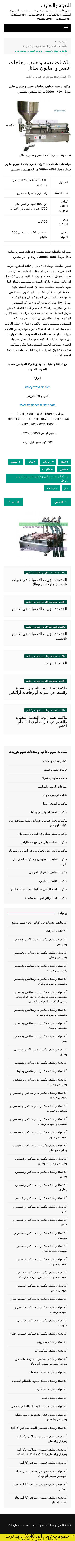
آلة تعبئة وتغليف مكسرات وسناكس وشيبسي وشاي (40, 1052)
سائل (30, 461)
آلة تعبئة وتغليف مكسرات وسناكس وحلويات (40, 1071)
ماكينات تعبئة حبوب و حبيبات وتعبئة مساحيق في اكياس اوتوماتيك (38, 823)
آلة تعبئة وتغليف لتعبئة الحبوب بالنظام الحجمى (39, 1380)
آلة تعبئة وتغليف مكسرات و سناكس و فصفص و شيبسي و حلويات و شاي (38, 1121)
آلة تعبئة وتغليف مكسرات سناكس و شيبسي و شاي (39, 1209)
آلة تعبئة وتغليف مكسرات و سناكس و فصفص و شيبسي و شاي (38, 1095)
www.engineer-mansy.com (37, 405)
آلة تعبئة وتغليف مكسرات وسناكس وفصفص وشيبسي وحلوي (40, 1025)
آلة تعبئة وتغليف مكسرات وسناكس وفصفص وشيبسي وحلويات (40, 968)
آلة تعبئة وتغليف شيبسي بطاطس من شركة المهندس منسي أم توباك (41, 1474)
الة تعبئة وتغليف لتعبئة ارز (51, 1389)
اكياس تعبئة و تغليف (55, 761)
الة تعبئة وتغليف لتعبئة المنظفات (47, 1372)
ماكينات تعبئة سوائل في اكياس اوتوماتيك (43, 833)
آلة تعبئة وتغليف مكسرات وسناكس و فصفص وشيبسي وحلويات (40, 1082)
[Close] (72, 1536)
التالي (15, 502)
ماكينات (46, 469)
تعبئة (63, 461)
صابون (14, 461)
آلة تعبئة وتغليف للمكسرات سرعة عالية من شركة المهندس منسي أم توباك (41, 1361)
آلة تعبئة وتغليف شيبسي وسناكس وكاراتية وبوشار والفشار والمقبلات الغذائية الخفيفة (42, 1452)
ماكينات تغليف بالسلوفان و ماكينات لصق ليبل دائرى (40, 862)
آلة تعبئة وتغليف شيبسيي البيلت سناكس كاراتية (39, 1427)
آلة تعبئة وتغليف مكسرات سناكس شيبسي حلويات (42, 1323)
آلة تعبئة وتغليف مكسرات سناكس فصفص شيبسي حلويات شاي (42, 1248)
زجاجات (47, 461)
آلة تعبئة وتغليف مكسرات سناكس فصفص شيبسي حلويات (42, 1261)
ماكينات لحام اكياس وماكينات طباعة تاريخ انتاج (39, 889)
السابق (59, 502)
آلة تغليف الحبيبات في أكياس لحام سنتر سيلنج (39, 922)
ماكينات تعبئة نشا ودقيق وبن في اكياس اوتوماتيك (38, 850)
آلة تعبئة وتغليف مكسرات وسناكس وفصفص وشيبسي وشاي (40, 955)
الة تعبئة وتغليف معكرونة (52, 1342)
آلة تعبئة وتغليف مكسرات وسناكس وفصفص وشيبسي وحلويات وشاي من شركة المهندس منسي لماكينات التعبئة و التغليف (40, 997)
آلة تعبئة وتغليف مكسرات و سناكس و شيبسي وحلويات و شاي (39, 1148)
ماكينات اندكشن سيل (54, 803)
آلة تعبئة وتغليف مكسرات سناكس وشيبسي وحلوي (41, 1187)
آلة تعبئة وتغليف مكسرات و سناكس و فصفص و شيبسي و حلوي (38, 1135)
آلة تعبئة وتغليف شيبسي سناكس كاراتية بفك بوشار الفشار (41, 1500)
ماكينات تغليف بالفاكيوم (53, 880)
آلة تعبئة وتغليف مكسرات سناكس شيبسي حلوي (38, 1333)
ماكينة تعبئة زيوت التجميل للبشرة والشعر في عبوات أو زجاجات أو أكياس (41, 721)
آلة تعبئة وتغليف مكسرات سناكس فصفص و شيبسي (41, 1235)
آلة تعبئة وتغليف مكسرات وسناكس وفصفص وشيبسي (40, 942)
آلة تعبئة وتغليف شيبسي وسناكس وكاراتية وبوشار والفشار (42, 1439)
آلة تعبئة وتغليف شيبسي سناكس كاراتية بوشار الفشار (39, 1487)
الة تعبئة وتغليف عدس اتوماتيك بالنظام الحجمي (39, 1406)
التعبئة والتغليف (56, 5)
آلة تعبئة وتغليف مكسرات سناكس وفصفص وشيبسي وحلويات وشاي (41, 1161)
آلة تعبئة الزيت (56, 663)
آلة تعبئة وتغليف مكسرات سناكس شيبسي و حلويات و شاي (41, 1310)
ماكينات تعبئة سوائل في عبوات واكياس (46, 76)
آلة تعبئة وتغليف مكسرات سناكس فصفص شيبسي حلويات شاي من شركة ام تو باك (42, 1275)
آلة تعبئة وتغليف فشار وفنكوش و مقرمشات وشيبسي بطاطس (40, 1417)
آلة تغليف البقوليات (55, 930)
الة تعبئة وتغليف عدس (54, 1397)
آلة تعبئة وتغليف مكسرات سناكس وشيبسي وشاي (41, 1174)
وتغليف (51, 488)
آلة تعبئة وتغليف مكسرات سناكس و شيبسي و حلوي (39, 1222)
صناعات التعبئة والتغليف (52, 786)
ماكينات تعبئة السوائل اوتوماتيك (48, 812)
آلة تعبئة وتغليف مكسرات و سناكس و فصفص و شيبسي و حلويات (38, 1108)
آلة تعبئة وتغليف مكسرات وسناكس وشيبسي (40, 1062)
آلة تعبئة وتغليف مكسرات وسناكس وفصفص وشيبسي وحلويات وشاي (40, 981)
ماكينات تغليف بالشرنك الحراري (48, 872)
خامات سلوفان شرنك (54, 778)
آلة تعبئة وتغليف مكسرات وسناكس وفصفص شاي (40, 1039)
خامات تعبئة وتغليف (55, 769)
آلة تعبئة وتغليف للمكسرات (51, 1350)
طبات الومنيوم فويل (55, 795)
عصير (63, 469)
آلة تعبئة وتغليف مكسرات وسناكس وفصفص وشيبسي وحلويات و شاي (40, 1012)
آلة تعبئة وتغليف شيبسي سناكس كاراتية (43, 1462)
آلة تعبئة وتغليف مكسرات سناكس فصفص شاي (38, 1298)
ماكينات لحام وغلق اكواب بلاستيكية (46, 897)
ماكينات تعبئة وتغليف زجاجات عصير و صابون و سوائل (42, 478)
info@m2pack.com (37, 387)
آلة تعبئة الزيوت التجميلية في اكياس (39, 609)
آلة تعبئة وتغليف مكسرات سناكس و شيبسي (41, 1198)
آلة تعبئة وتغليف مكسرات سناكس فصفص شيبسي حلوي (42, 1288)
